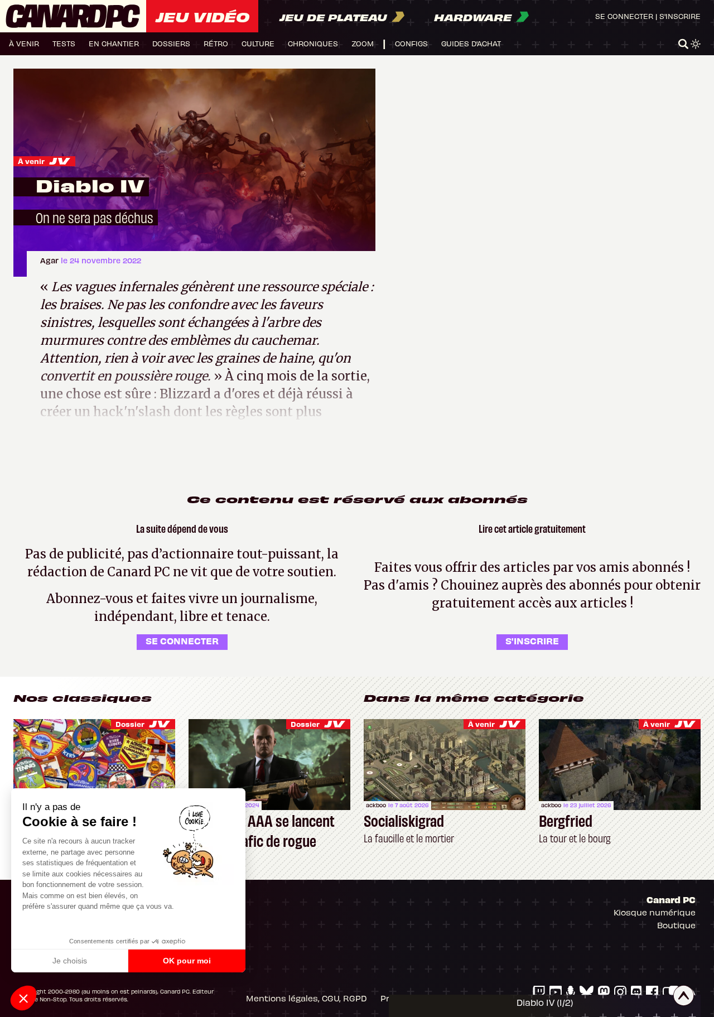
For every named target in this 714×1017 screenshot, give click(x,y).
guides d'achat (471, 43)
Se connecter (624, 16)
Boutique (676, 925)
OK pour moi (187, 960)
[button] (23, 998)
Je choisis (69, 960)
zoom (362, 43)
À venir (31, 161)
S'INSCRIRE (532, 640)
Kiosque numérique (655, 912)
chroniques (313, 43)
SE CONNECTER (182, 640)
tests (63, 43)
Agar (50, 260)
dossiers (171, 43)
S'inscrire (680, 16)
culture (258, 43)
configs (411, 43)
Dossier (129, 724)
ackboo (376, 805)
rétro (216, 43)
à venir (24, 43)
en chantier (114, 43)
